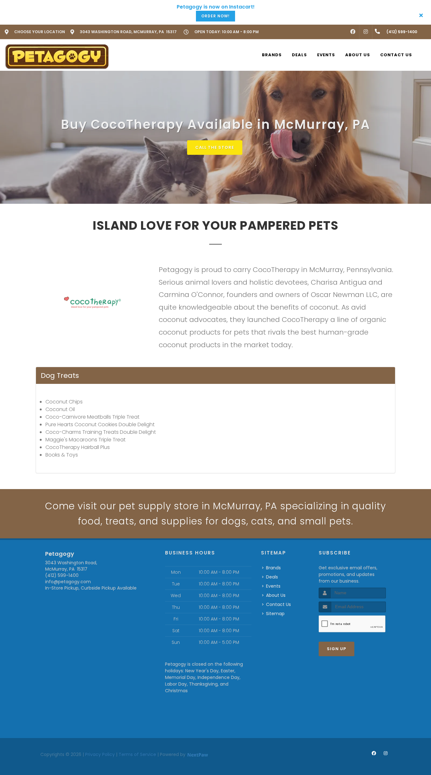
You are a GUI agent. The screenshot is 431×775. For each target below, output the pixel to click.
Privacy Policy (100, 754)
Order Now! (215, 16)
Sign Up (336, 649)
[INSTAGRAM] (365, 32)
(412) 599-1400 (62, 575)
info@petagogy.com (68, 581)
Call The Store (214, 147)
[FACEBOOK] (352, 32)
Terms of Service (137, 754)
